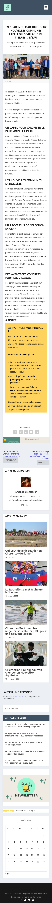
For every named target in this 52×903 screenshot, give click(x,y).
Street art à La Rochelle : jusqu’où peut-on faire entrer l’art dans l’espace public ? (25, 725)
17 (8, 855)
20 (27, 855)
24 (8, 861)
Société (33, 46)
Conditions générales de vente (26, 897)
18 (14, 855)
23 (44, 855)
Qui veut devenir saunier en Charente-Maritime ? (23, 552)
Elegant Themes (24, 887)
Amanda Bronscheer (24, 42)
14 (32, 848)
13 (27, 848)
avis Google (29, 810)
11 (14, 848)
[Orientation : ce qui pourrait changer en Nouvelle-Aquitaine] (26, 653)
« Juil (7, 873)
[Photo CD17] (26, 66)
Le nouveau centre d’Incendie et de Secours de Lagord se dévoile (25, 752)
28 (32, 861)
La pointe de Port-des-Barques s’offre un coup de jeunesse (24, 743)
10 (8, 848)
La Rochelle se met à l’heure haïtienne (24, 591)
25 (14, 861)
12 (21, 848)
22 (38, 855)
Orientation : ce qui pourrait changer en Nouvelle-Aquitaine (23, 672)
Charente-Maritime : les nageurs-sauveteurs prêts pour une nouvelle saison (26, 631)
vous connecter (19, 696)
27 (27, 861)
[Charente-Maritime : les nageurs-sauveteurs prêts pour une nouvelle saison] (26, 612)
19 (21, 855)
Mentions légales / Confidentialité (30, 893)
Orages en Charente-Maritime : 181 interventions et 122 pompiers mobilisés (24, 734)
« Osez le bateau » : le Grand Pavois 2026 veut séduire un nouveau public (24, 761)
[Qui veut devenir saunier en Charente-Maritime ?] (26, 534)
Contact (7, 893)
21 (32, 855)
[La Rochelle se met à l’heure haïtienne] (26, 573)
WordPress (26, 890)
